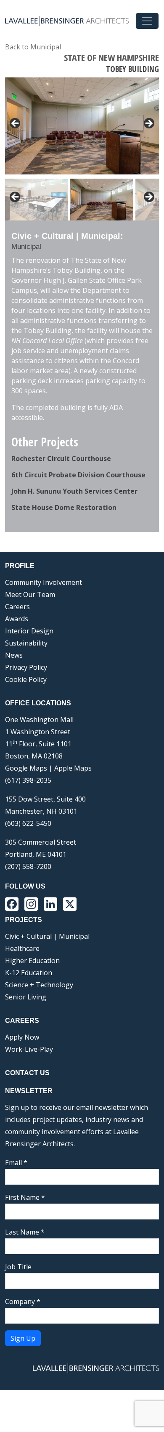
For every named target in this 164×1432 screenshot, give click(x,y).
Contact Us (27, 1072)
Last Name (25, 1232)
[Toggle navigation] (147, 21)
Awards (16, 618)
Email (16, 1162)
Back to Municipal (33, 46)
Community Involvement (43, 582)
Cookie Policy (26, 679)
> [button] (148, 124)
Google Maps (26, 768)
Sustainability (26, 643)
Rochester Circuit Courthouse (61, 458)
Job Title (18, 1266)
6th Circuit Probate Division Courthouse (78, 474)
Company (22, 1301)
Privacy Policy (26, 667)
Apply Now (22, 1037)
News (14, 655)
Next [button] (148, 197)
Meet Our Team (30, 594)
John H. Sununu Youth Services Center (74, 491)
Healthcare (22, 948)
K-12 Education (28, 972)
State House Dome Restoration (63, 507)
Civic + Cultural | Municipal (47, 936)
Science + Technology (39, 984)
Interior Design (29, 630)
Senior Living (25, 997)
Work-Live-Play (29, 1049)
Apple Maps (73, 768)
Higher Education (32, 960)
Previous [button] (15, 197)
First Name (25, 1197)
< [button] (15, 124)
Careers (17, 606)
